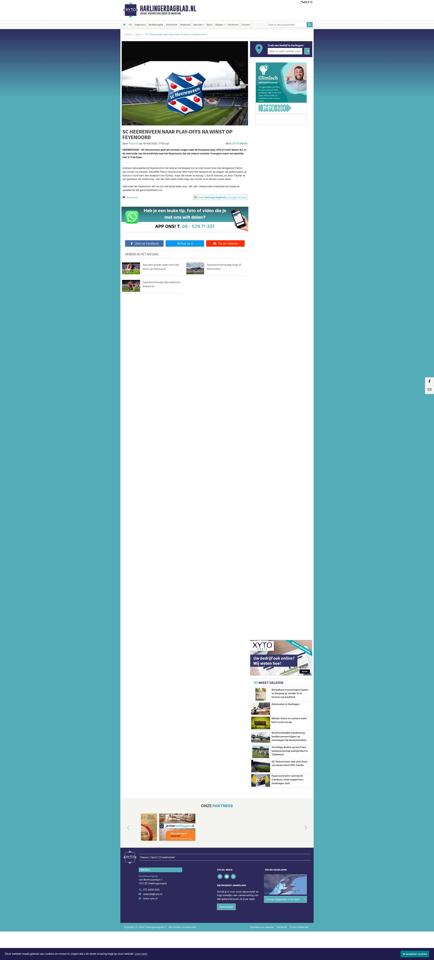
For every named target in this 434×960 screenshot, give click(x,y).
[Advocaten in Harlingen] (260, 308)
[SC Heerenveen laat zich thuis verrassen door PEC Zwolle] (260, 366)
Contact (245, 24)
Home (127, 34)
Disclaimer (282, 527)
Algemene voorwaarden (262, 527)
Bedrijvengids (156, 24)
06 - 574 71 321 (198, 226)
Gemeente (171, 24)
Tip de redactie (228, 243)
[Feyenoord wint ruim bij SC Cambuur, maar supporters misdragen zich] (260, 380)
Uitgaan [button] (219, 24)
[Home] (124, 24)
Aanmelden (226, 507)
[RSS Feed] (233, 476)
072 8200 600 (151, 489)
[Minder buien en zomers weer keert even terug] (260, 323)
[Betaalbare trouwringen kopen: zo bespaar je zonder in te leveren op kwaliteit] (260, 294)
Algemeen (140, 24)
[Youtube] (227, 476)
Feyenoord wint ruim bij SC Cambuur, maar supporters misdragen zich (287, 379)
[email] (429, 390)
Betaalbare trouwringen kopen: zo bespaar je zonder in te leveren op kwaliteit (290, 293)
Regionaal (185, 24)
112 (130, 24)
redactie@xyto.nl (152, 494)
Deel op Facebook (147, 243)
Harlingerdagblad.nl (168, 8)
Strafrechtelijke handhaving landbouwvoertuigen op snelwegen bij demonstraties (289, 336)
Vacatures (233, 24)
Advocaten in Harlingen (286, 304)
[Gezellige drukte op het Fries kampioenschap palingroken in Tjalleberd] (260, 351)
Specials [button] (197, 24)
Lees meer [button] (141, 953)
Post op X (186, 243)
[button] (124, 428)
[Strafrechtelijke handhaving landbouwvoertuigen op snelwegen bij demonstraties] (260, 337)
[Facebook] (220, 476)
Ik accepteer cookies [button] (415, 954)
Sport (209, 24)
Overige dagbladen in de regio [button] (282, 499)
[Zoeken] (310, 24)
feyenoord (132, 197)
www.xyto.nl (150, 498)
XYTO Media (239, 143)
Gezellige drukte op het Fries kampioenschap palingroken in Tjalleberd (290, 351)
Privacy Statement (299, 527)
